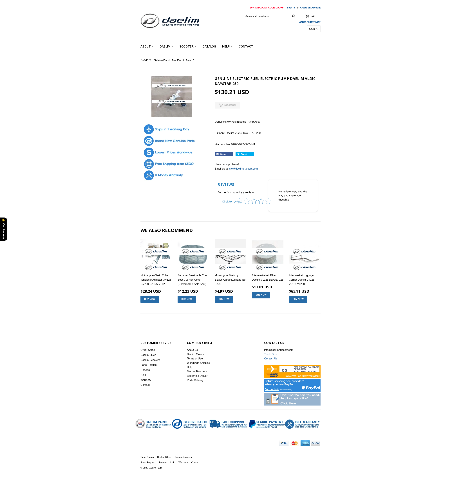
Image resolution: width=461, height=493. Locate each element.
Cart (313, 16)
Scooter (186, 46)
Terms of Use (195, 358)
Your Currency (310, 22)
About (145, 46)
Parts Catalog (195, 380)
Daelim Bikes (148, 354)
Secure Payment (197, 371)
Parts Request (148, 364)
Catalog (209, 46)
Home (143, 60)
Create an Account (310, 7)
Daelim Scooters (150, 359)
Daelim (165, 46)
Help (226, 46)
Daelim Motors (195, 354)
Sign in (291, 7)
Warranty (145, 379)
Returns (145, 369)
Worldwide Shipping (198, 362)
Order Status (148, 349)
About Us (192, 349)
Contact (246, 46)
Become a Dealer (197, 375)
